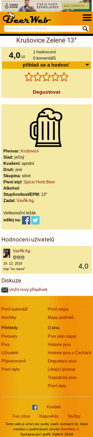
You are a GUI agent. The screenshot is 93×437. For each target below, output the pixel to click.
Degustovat (46, 92)
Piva (5, 344)
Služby (74, 416)
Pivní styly (10, 369)
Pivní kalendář (14, 309)
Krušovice (30, 151)
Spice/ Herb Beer (39, 182)
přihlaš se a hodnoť (46, 65)
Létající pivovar (61, 369)
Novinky (8, 317)
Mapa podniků (61, 317)
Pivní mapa (58, 309)
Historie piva (59, 344)
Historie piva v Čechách (69, 353)
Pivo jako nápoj (62, 336)
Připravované (13, 361)
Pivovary (9, 336)
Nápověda (48, 416)
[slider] (46, 77)
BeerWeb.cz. (70, 429)
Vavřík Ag (25, 200)
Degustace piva (62, 361)
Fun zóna (21, 416)
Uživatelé (10, 353)
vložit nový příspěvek (28, 289)
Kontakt (54, 407)
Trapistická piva (62, 377)
